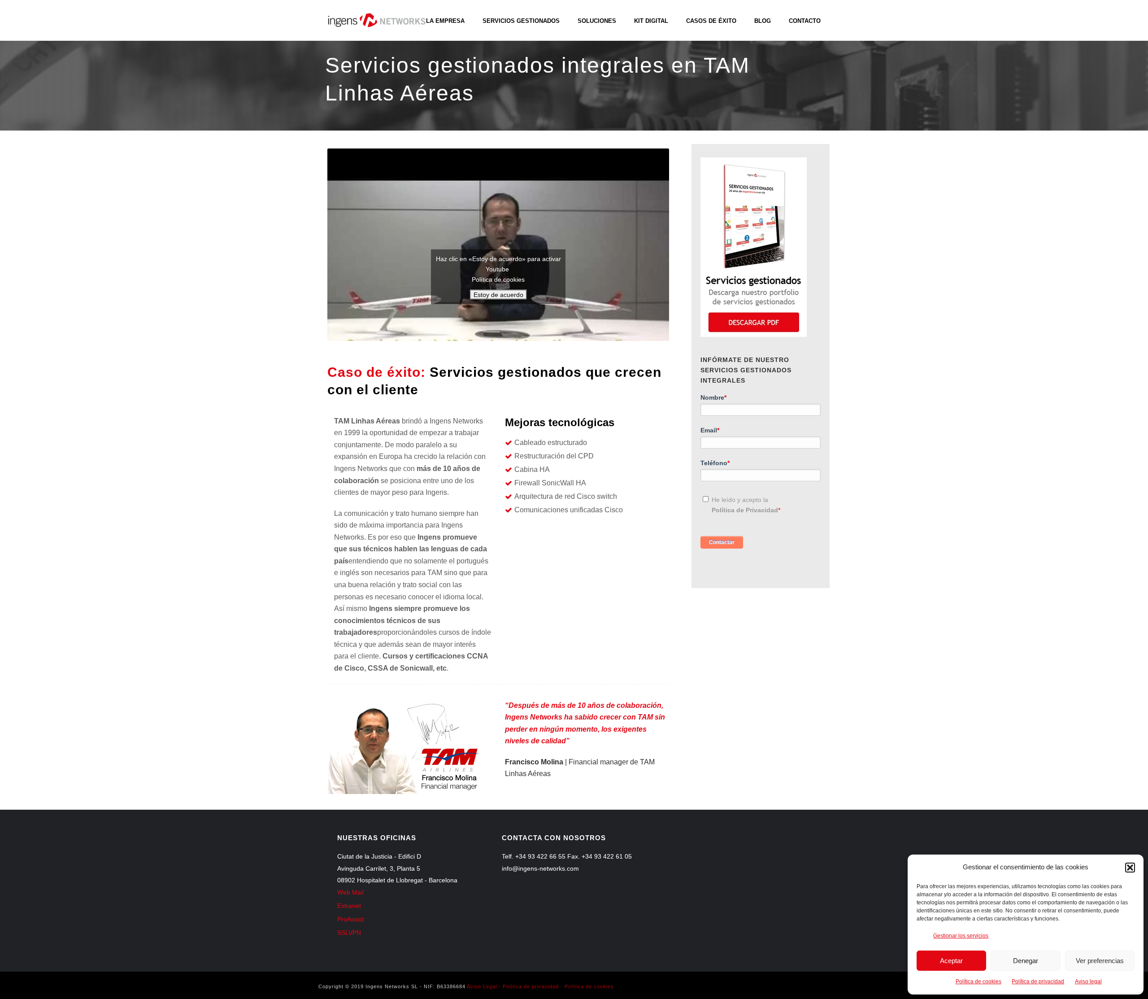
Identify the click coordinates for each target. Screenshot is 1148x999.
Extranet (349, 905)
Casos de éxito (711, 20)
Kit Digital (651, 20)
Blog (762, 20)
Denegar (1025, 960)
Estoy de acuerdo (498, 294)
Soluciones (597, 20)
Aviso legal (1088, 981)
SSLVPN (349, 932)
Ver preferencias (1100, 960)
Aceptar (951, 960)
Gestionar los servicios (960, 936)
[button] (1130, 867)
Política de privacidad (1038, 981)
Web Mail (350, 892)
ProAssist (350, 919)
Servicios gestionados (521, 20)
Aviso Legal (482, 986)
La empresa (445, 20)
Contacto (805, 20)
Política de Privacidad (745, 510)
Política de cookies (978, 981)
